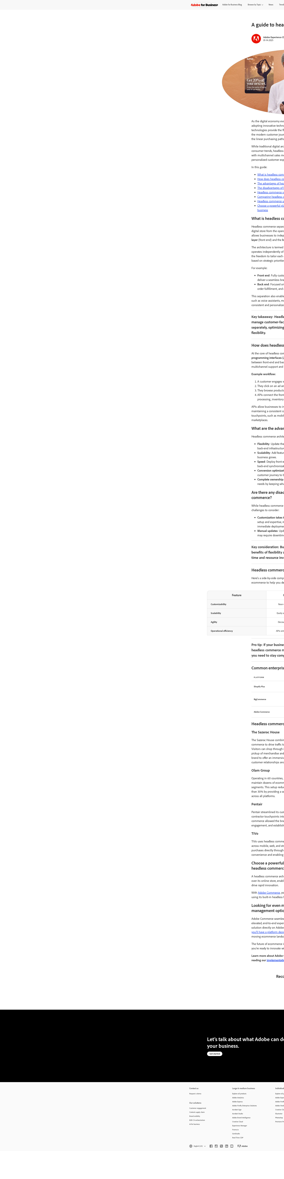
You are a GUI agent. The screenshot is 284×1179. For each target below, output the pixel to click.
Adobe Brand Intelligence (241, 1117)
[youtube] (231, 1146)
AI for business (194, 1124)
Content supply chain (197, 1112)
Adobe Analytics (238, 1097)
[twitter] (221, 1146)
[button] (197, 1146)
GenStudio (236, 1133)
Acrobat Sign (236, 1109)
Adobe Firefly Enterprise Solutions (244, 1105)
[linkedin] (226, 1146)
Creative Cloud (237, 1121)
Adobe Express (237, 1101)
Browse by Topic (254, 4)
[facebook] (211, 1146)
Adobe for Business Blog (232, 4)
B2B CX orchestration (197, 1120)
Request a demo (195, 1093)
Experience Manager (239, 1125)
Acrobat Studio (237, 1113)
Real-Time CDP (237, 1137)
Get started (214, 1053)
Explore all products (239, 1093)
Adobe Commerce (269, 892)
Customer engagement (197, 1108)
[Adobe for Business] (204, 4)
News (271, 4)
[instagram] (216, 1146)
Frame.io (235, 1129)
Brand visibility (194, 1116)
